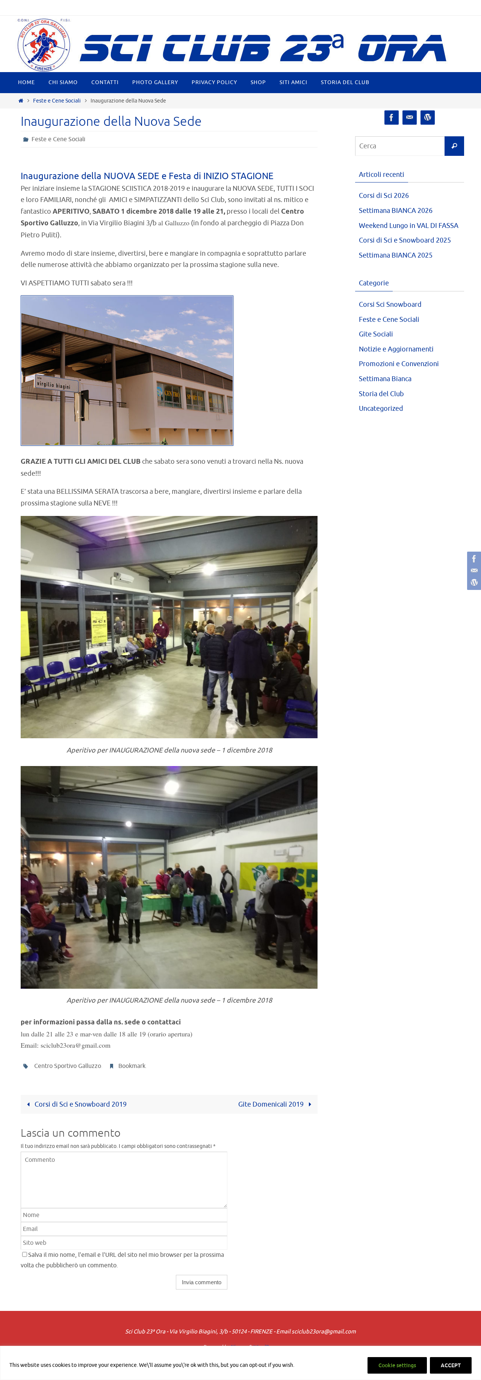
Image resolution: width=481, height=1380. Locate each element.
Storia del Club (381, 394)
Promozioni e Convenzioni (399, 364)
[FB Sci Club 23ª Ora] (473, 559)
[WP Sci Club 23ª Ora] (473, 583)
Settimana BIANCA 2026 (396, 211)
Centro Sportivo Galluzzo (67, 1066)
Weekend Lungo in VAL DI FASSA (408, 226)
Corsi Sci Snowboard (390, 304)
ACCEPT (451, 1365)
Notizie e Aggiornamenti (396, 349)
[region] (240, 1363)
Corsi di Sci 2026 (384, 196)
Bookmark (131, 1066)
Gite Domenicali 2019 (271, 1104)
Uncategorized (381, 408)
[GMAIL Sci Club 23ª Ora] (473, 571)
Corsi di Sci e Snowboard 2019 (80, 1104)
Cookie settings (397, 1365)
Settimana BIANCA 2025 (396, 255)
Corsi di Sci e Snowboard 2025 (405, 240)
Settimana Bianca (385, 379)
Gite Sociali (376, 334)
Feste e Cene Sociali (57, 100)
